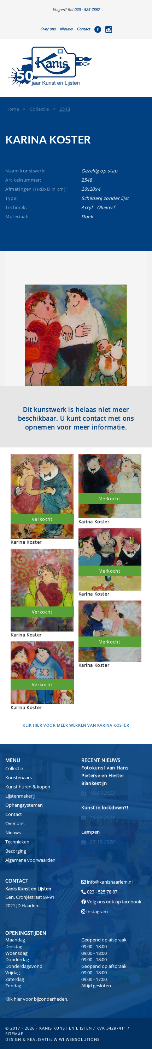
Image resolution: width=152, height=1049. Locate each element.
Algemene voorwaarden (30, 860)
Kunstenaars (18, 777)
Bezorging (15, 851)
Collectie (14, 768)
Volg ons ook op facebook (113, 901)
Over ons (47, 28)
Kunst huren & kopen (27, 786)
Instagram (97, 911)
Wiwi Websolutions (77, 1039)
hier (18, 999)
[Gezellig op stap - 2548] (76, 335)
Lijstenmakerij (20, 796)
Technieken (17, 841)
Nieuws (66, 28)
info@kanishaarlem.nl (110, 882)
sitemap (14, 1033)
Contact (83, 28)
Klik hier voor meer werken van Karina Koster (76, 725)
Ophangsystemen (24, 805)
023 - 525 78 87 (102, 892)
